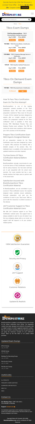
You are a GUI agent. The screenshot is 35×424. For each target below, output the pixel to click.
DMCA (2, 391)
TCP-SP (17, 65)
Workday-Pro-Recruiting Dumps (9, 356)
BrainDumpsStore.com (10, 420)
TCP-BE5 (17, 88)
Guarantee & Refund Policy (9, 385)
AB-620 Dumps (5, 351)
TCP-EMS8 (17, 55)
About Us (3, 388)
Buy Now (21, 40)
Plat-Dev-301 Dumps (6, 366)
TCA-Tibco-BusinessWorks (17, 34)
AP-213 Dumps (5, 346)
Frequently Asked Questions (9, 382)
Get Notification (23, 91)
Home (15, 24)
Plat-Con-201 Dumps (6, 361)
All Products (5, 380)
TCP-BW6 (17, 45)
